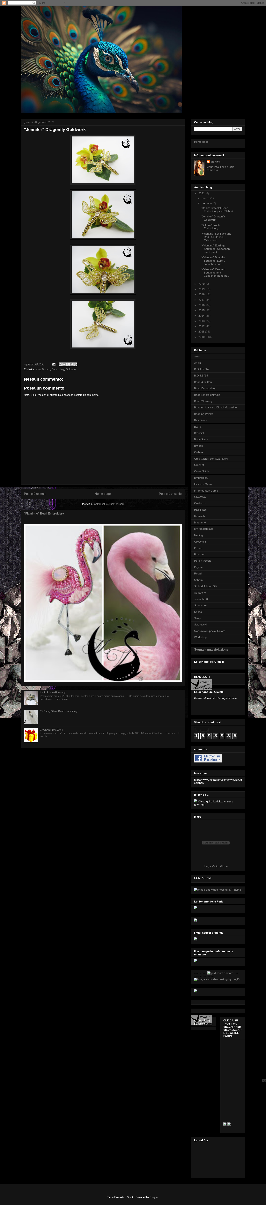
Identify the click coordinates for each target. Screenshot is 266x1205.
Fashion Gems (203, 484)
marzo (206, 198)
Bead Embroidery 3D (207, 394)
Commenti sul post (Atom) (109, 503)
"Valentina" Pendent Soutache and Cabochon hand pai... (215, 272)
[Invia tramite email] (61, 364)
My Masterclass (203, 528)
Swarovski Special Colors (209, 630)
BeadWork (200, 420)
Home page (103, 493)
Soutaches (200, 605)
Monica (215, 161)
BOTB (198, 426)
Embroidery (58, 369)
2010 (201, 337)
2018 (201, 294)
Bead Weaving (203, 401)
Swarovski (200, 624)
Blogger (154, 1197)
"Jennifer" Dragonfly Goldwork (213, 218)
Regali (198, 573)
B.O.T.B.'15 (201, 375)
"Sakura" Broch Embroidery (210, 226)
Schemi (198, 579)
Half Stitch (200, 509)
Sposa (198, 611)
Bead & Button (203, 381)
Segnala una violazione (211, 649)
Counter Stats (200, 973)
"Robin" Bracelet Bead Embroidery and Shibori (217, 209)
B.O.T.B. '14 (201, 369)
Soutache (200, 592)
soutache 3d (201, 599)
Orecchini (200, 541)
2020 (201, 283)
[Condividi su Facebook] (72, 364)
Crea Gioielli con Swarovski (211, 458)
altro (38, 369)
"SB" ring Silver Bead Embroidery (59, 711)
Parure (198, 548)
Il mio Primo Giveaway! (53, 692)
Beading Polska (203, 413)
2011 (201, 331)
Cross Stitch (201, 471)
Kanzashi (199, 516)
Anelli (197, 362)
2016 (201, 305)
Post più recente (35, 493)
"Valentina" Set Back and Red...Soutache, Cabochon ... (216, 237)
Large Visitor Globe (216, 866)
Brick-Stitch (201, 439)
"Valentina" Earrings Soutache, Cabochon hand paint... (215, 249)
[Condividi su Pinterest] (75, 364)
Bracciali (199, 433)
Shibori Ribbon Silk (205, 586)
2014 (201, 315)
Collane (198, 452)
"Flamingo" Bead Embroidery (44, 513)
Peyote (198, 567)
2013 (201, 321)
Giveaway (200, 496)
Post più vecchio (170, 493)
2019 (201, 289)
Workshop (200, 637)
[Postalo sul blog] (64, 364)
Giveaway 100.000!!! (51, 729)
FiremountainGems (206, 490)
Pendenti (199, 554)
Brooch (46, 369)
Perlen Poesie (202, 560)
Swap (197, 618)
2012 (201, 326)
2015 (201, 310)
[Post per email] (53, 364)
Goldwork (71, 369)
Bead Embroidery (205, 388)
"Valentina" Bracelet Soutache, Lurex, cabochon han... (213, 261)
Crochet (199, 464)
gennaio (207, 203)
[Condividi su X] (68, 364)
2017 (201, 299)
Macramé (200, 522)
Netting (198, 535)
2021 (201, 193)
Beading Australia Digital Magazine (215, 407)
